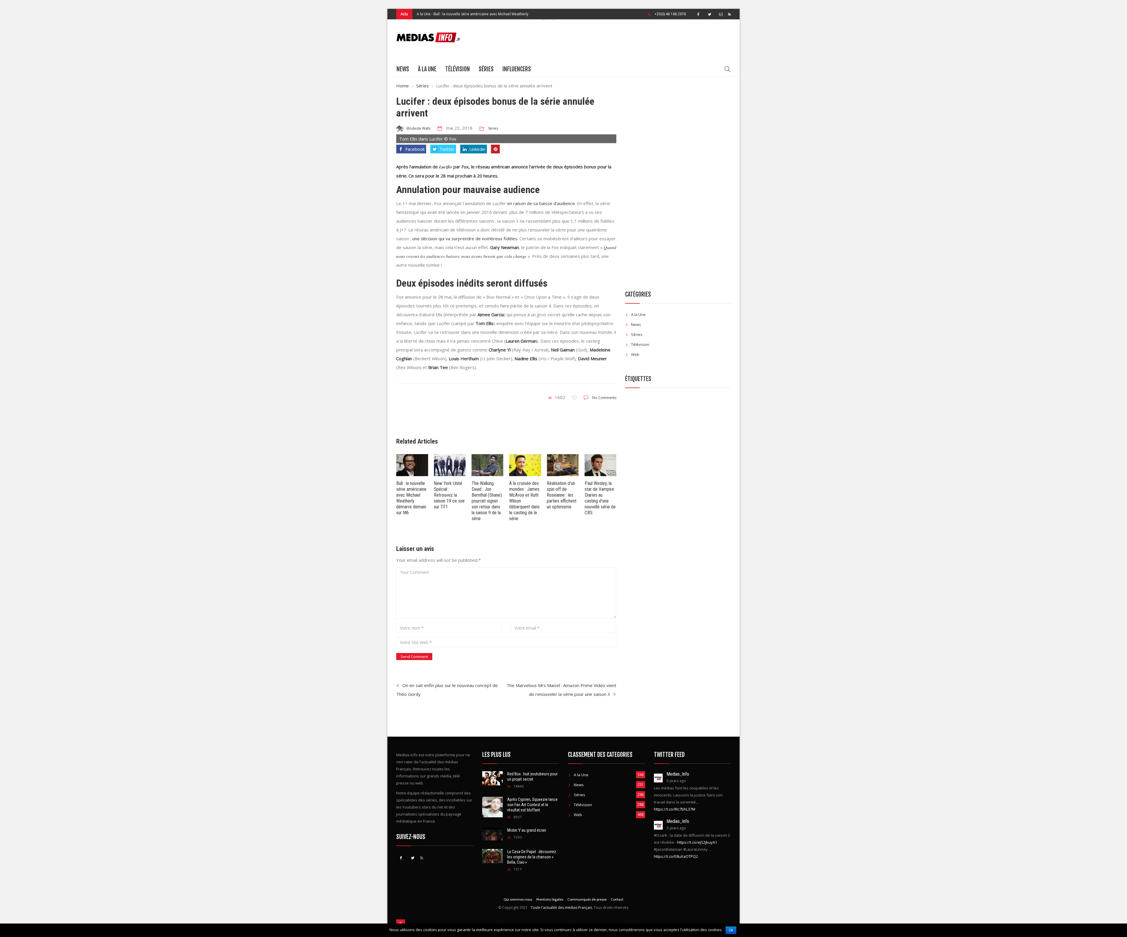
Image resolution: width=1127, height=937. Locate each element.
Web (635, 354)
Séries (486, 69)
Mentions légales (549, 899)
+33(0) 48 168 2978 (670, 13)
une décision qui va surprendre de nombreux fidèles (464, 238)
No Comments (604, 397)
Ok (731, 930)
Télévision (457, 69)
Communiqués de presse (587, 899)
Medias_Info (678, 774)
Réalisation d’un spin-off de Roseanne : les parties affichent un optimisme (561, 495)
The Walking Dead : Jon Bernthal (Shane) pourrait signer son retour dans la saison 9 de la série (487, 501)
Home (402, 86)
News (403, 69)
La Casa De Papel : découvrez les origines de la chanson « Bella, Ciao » (531, 857)
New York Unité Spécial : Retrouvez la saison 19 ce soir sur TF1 (449, 495)
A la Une (424, 9)
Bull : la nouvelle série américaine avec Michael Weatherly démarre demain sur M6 (411, 498)
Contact (617, 899)
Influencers (516, 69)
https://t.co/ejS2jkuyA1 (697, 842)
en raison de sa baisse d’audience (541, 203)
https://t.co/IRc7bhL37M (674, 809)
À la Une (427, 69)
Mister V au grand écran (526, 830)
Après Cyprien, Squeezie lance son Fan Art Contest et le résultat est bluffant (532, 804)
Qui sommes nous (518, 899)
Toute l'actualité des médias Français (561, 907)
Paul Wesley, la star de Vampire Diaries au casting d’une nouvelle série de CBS (600, 498)
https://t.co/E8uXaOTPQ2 (676, 856)
